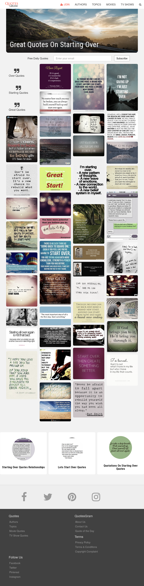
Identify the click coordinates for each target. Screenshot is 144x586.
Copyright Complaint (86, 551)
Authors (81, 4)
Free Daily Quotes (38, 58)
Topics (96, 4)
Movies (111, 4)
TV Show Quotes (18, 535)
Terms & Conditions (86, 547)
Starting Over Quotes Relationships (23, 467)
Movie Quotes (17, 531)
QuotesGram (11, 4)
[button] (140, 4)
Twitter (13, 567)
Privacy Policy (82, 542)
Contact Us (81, 526)
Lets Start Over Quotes (72, 467)
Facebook (14, 563)
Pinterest (14, 572)
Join (66, 4)
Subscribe (121, 58)
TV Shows (127, 4)
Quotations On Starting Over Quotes (121, 467)
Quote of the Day (84, 531)
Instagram (15, 576)
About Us (80, 522)
